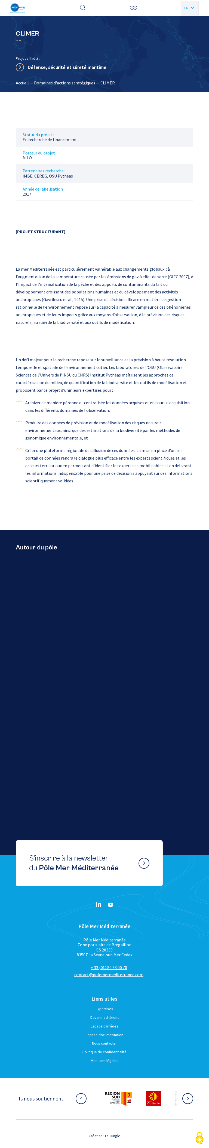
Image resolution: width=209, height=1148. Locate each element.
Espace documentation (104, 1034)
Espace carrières (104, 1026)
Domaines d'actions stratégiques (64, 83)
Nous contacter (104, 1043)
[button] (133, 8)
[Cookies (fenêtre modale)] (199, 1138)
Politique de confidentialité (104, 1051)
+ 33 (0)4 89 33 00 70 (109, 967)
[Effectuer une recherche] (82, 8)
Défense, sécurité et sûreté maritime (67, 67)
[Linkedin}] (98, 905)
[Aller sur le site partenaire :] (119, 1098)
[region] (104, 82)
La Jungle (112, 1135)
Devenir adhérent (104, 1017)
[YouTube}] (110, 905)
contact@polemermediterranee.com (108, 974)
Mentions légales (104, 1060)
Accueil (22, 83)
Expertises (104, 1008)
